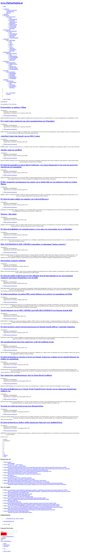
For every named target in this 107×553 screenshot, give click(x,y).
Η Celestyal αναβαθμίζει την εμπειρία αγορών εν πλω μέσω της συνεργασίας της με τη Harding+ (36, 229)
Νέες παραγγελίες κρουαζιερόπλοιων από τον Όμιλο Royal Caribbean (26, 375)
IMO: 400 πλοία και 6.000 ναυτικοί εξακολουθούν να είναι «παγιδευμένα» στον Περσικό (28, 481)
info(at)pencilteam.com (8, 521)
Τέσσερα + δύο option (9, 214)
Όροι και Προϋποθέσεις (8, 536)
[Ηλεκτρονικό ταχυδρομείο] (10, 115)
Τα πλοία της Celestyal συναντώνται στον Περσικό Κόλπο (22, 406)
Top (4, 548)
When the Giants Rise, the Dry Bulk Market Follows (20, 512)
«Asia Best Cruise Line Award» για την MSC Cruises (20, 136)
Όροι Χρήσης (6, 544)
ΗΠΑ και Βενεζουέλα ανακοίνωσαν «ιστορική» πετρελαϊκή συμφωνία (24, 473)
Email (2, 531)
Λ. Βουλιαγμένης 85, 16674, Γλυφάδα (14, 518)
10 (4, 453)
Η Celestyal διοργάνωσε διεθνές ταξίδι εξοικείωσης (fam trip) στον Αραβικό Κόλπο (31, 422)
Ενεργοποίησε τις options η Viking (13, 107)
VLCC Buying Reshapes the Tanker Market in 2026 (20, 494)
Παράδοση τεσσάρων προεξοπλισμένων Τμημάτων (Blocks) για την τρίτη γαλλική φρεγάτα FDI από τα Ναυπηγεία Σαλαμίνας (37, 484)
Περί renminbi (11, 463)
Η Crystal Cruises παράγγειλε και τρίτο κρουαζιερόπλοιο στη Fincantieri (28, 121)
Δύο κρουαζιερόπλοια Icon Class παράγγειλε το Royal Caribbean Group (27, 342)
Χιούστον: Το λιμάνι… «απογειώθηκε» (17, 466)
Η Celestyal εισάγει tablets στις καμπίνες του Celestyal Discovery (25, 199)
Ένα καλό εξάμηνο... (12, 476)
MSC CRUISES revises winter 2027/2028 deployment (20, 496)
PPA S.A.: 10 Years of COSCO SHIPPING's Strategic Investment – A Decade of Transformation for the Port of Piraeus (35, 507)
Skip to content (6, 99)
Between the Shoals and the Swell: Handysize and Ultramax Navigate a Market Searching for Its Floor (31, 509)
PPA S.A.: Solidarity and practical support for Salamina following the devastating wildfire (28, 499)
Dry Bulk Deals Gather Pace (14, 501)
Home (4, 543)
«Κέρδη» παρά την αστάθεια (11, 150)
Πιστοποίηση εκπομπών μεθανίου (13, 261)
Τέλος (4, 456)
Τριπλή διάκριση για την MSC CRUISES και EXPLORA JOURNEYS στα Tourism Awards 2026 (36, 310)
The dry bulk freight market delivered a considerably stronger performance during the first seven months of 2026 (33, 504)
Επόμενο (5, 455)
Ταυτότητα (5, 546)
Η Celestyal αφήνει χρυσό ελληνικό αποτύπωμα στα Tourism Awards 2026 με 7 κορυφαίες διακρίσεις (38, 327)
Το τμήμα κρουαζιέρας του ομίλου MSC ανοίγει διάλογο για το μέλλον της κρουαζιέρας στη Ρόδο (36, 294)
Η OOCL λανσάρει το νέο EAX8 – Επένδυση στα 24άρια (21, 479)
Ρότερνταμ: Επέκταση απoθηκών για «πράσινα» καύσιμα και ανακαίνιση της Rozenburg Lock (29, 471)
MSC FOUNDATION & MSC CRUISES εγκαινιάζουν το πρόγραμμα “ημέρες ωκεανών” (33, 244)
